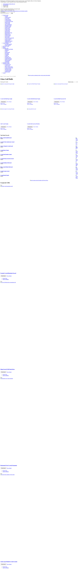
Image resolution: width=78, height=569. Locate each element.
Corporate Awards (6, 62)
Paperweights (7, 52)
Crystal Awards (5, 15)
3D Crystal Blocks (8, 24)
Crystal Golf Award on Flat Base (33, 123)
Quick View (2, 103)
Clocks (6, 51)
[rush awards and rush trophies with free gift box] (39, 180)
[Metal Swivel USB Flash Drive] (39, 282)
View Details (9, 101)
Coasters (6, 55)
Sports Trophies (8, 45)
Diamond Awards (8, 25)
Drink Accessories (8, 59)
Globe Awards (7, 29)
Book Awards (7, 22)
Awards (6, 16)
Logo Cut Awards (8, 38)
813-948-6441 (5, 4)
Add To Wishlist (3, 104)
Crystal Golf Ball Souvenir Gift (60, 98)
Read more (3, 101)
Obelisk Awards (8, 34)
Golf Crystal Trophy (4, 123)
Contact (4, 72)
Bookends (7, 50)
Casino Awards (8, 19)
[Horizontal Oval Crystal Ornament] (39, 378)
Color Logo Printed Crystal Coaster (8, 561)
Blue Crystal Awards (9, 66)
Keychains (7, 53)
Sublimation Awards (8, 40)
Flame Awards (7, 27)
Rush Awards (7, 33)
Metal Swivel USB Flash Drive (7, 369)
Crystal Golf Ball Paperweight (6, 98)
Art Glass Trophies (8, 44)
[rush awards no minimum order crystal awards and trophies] (39, 75)
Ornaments (7, 54)
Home (1, 76)
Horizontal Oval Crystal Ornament (8, 465)
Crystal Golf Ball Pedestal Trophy (33, 98)
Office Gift (7, 56)
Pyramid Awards (8, 26)
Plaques (4, 47)
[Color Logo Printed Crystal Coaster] (39, 474)
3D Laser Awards (8, 69)
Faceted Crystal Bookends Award (8, 273)
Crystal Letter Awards (9, 21)
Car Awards (7, 18)
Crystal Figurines (8, 20)
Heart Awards (7, 31)
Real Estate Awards (8, 32)
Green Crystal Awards (9, 67)
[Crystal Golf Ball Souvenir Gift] (65, 90)
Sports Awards (7, 39)
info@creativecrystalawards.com (9, 3)
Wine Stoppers (7, 60)
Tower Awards (7, 35)
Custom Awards (8, 70)
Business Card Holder (9, 49)
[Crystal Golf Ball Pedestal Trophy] (39, 90)
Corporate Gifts (5, 48)
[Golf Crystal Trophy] (12, 115)
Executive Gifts (8, 57)
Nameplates (7, 61)
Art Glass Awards (6, 46)
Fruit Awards (7, 28)
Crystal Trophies (6, 43)
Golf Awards (7, 30)
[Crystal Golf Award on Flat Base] (39, 115)
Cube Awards (7, 23)
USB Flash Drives (8, 58)
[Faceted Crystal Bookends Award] (39, 186)
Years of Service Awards (9, 37)
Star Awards (7, 36)
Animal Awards (8, 17)
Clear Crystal (7, 65)
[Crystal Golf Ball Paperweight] (12, 90)
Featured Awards (8, 68)
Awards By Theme (6, 63)
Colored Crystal (8, 64)
